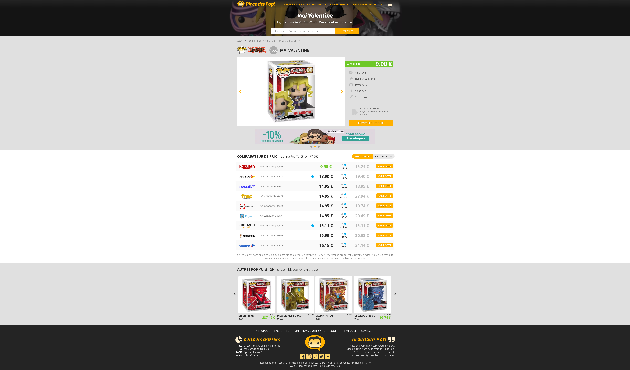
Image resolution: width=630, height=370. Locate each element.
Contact (367, 330)
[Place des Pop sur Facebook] (302, 356)
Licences (304, 4)
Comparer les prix (371, 123)
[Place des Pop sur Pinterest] (315, 356)
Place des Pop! (256, 4)
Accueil (240, 40)
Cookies (335, 330)
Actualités (376, 4)
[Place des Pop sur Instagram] (309, 356)
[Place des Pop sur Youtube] (327, 356)
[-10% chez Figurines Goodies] (315, 137)
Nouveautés (320, 4)
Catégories (290, 4)
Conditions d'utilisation (310, 330)
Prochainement (340, 4)
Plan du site (351, 330)
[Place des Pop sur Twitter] (321, 356)
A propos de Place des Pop (273, 330)
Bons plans (359, 4)
